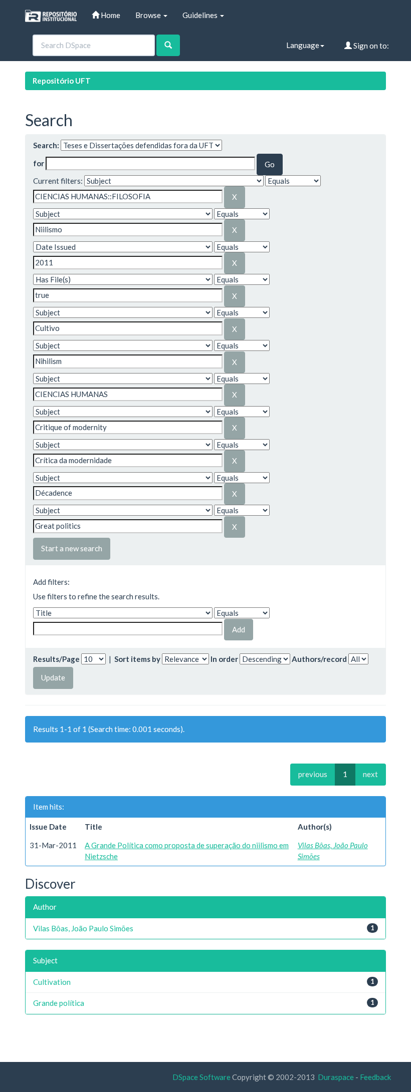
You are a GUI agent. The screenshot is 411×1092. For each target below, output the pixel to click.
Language (302, 45)
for (38, 163)
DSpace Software (201, 1076)
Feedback (375, 1076)
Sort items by (137, 658)
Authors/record (319, 658)
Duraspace (336, 1076)
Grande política (58, 1002)
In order (224, 658)
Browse (148, 15)
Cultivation (52, 981)
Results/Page (56, 658)
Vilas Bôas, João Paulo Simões (83, 928)
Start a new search (71, 548)
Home (109, 15)
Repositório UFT (62, 80)
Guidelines (200, 15)
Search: (46, 145)
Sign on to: (370, 45)
